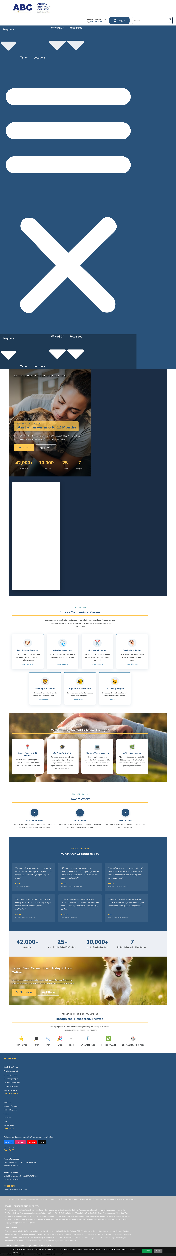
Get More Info (24, 447)
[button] (68, 197)
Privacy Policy (86, 1199)
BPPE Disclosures (70, 1199)
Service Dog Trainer (10, 1090)
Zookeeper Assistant (11, 1086)
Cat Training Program (11, 1079)
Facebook (8, 1142)
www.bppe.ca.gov (108, 1210)
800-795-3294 (9, 1186)
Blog (5, 1121)
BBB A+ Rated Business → (12, 1148)
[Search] (169, 19)
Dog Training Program (11, 1067)
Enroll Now (7, 1102)
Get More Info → (24, 992)
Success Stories (9, 1125)
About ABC (7, 1118)
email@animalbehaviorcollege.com (15, 1189)
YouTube (31, 1142)
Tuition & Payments (10, 1110)
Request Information (11, 1106)
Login (121, 20)
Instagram (20, 1142)
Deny (158, 1251)
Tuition (24, 57)
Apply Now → (46, 447)
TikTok (42, 1142)
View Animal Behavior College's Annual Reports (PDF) (28, 1245)
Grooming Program (10, 1075)
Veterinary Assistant (11, 1071)
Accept (147, 1251)
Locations (39, 57)
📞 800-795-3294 (94, 21)
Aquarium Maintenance (12, 1083)
